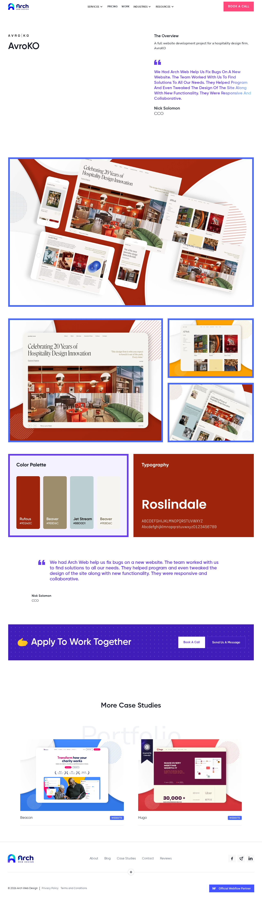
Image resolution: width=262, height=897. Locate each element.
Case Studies (126, 858)
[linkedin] (250, 858)
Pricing (112, 7)
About (94, 858)
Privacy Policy (50, 888)
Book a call (238, 6)
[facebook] (232, 858)
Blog (107, 858)
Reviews (166, 858)
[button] (95, 6)
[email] (241, 858)
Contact (148, 858)
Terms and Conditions (74, 888)
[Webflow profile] (231, 888)
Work (125, 7)
